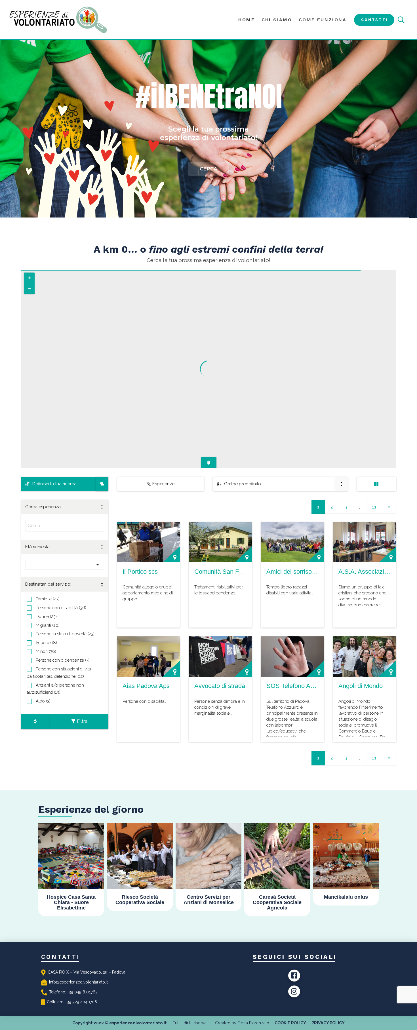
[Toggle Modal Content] (401, 20)
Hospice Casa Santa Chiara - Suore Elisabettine (71, 902)
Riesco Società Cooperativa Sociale (139, 899)
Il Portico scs (140, 571)
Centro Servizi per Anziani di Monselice (209, 899)
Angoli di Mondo (360, 685)
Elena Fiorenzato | (256, 1022)
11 (374, 507)
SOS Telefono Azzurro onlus (305, 685)
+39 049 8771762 (82, 992)
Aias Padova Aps (146, 685)
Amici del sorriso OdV (296, 571)
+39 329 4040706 (81, 1002)
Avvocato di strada (219, 685)
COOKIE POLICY (290, 1022)
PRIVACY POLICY (328, 1022)
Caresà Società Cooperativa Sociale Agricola (277, 902)
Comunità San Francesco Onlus (238, 571)
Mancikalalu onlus (346, 897)
